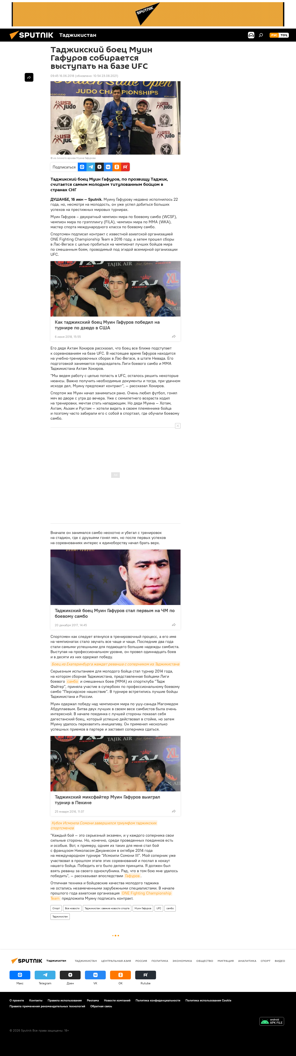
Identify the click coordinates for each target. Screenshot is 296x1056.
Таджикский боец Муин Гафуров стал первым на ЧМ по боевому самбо (115, 613)
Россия (141, 961)
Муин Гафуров (143, 908)
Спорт (56, 908)
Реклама (93, 1000)
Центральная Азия (116, 961)
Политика (159, 961)
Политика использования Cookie (208, 1000)
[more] (173, 336)
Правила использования (65, 1000)
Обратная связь (101, 1006)
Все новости (72, 908)
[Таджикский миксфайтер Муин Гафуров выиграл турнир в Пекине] (115, 763)
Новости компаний (117, 1000)
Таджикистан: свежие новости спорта (107, 908)
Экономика (182, 961)
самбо (72, 681)
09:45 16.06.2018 (62, 76)
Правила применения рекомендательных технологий (47, 1006)
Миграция (226, 961)
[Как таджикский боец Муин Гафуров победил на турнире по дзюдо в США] (115, 289)
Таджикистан (60, 916)
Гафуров (132, 875)
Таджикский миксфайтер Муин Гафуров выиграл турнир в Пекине (107, 799)
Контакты (35, 1000)
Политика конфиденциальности (158, 1000)
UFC (158, 908)
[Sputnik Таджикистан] (33, 40)
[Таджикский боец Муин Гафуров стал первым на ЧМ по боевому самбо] (115, 577)
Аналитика (247, 961)
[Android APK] (271, 1022)
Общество (204, 961)
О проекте (17, 1000)
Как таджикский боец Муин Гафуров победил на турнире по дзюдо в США (107, 324)
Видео (280, 961)
